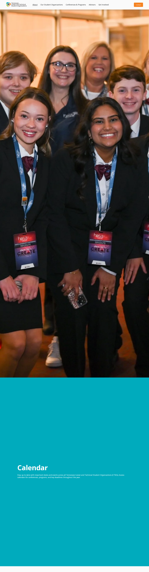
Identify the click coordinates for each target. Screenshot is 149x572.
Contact (138, 5)
